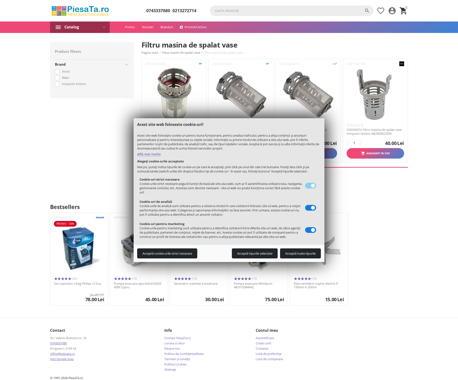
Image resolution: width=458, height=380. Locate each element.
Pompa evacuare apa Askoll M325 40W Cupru (137, 285)
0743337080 (158, 10)
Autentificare (265, 338)
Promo (130, 27)
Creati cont (263, 343)
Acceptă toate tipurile (300, 253)
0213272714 (184, 10)
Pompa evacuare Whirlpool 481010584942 (253, 285)
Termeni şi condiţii (177, 359)
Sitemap (170, 369)
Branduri (167, 27)
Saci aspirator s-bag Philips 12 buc (77, 284)
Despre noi (172, 348)
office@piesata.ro (62, 354)
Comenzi (262, 348)
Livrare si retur (174, 343)
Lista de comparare (269, 359)
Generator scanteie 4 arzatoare (196, 284)
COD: (148, 64)
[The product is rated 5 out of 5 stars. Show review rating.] (62, 279)
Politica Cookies (175, 364)
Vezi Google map (62, 359)
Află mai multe (149, 154)
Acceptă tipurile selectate (254, 253)
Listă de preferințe (268, 354)
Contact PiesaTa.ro (177, 338)
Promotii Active (195, 27)
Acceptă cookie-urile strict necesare (167, 253)
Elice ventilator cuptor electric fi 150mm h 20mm (316, 285)
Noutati (147, 27)
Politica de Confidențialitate (183, 354)
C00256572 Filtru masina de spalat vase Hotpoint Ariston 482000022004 (374, 131)
